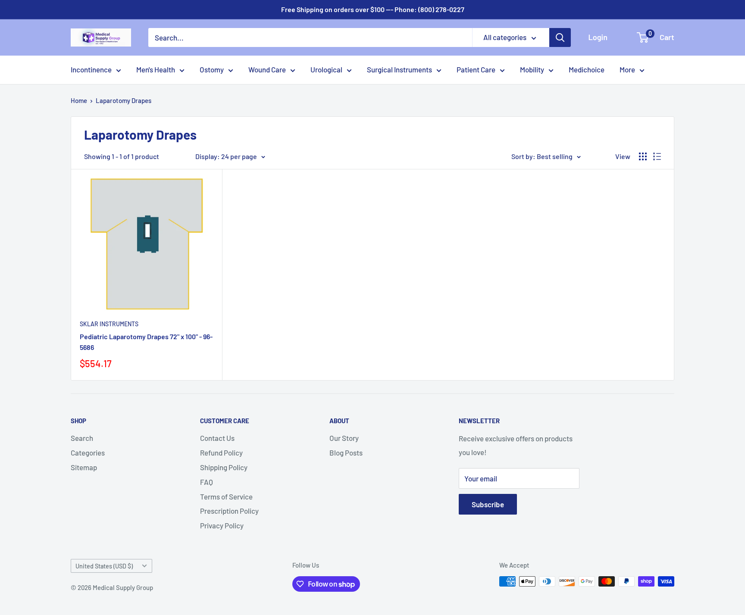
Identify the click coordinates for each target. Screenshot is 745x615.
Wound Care (267, 69)
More (627, 69)
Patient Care (476, 69)
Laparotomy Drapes (123, 100)
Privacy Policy (222, 525)
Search (82, 438)
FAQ (206, 482)
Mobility (532, 69)
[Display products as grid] (643, 156)
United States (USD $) (104, 566)
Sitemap (84, 467)
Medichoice (586, 69)
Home (79, 100)
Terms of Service (226, 496)
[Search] (560, 37)
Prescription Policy (229, 510)
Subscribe (488, 504)
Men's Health (155, 69)
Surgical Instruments (399, 69)
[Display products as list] (657, 156)
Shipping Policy (223, 467)
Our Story (344, 438)
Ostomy (212, 69)
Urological (326, 69)
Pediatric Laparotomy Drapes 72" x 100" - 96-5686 (146, 341)
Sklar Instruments (109, 324)
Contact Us (217, 438)
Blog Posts (346, 452)
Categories (88, 452)
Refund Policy (221, 452)
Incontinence (91, 69)
